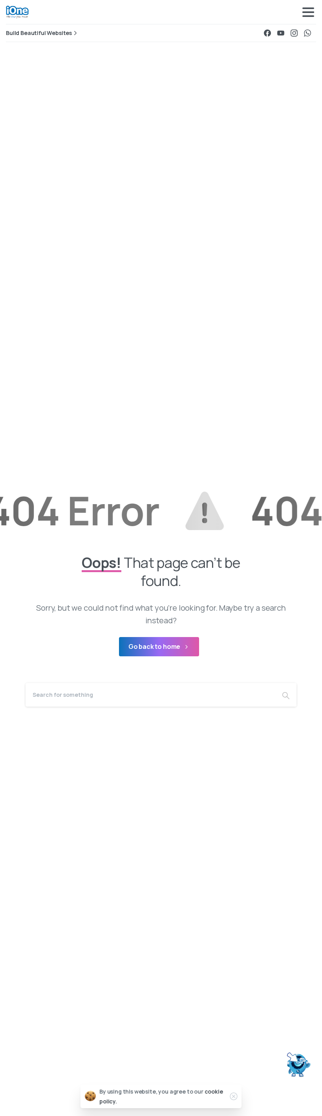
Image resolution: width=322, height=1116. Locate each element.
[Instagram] (294, 33)
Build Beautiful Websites (39, 33)
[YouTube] (280, 33)
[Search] (285, 695)
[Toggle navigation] (308, 12)
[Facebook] (267, 33)
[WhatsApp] (307, 33)
